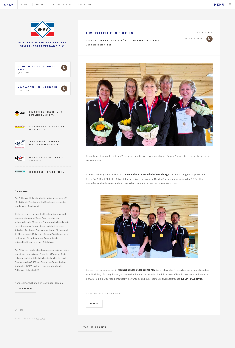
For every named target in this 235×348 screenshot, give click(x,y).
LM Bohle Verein (110, 33)
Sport (25, 5)
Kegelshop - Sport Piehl (46, 172)
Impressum (84, 5)
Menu (230, 4)
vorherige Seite (95, 327)
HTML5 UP (40, 318)
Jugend (40, 5)
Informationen (61, 5)
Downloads (25, 289)
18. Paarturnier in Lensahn (37, 87)
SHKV (9, 4)
